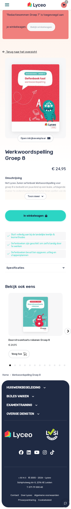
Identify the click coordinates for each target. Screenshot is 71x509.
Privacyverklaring (27, 500)
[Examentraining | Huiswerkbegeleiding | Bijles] (37, 5)
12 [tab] (64, 365)
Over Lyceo (26, 495)
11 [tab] (59, 365)
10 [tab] (54, 365)
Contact (15, 495)
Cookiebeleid (45, 500)
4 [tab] (25, 365)
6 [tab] (35, 365)
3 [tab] (20, 365)
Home (5, 375)
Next (67, 331)
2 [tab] (15, 365)
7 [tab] (40, 365)
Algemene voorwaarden (46, 495)
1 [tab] (10, 365)
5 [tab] (30, 365)
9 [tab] (50, 365)
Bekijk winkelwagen (41, 27)
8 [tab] (45, 365)
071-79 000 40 (36, 487)
